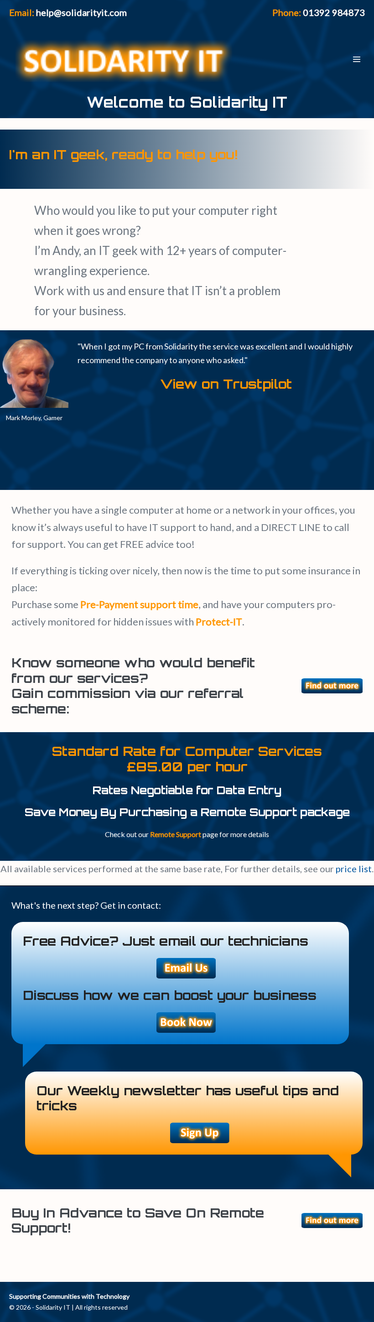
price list (354, 868)
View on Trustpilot (226, 384)
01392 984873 (334, 12)
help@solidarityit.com (81, 12)
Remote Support (175, 834)
